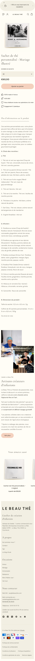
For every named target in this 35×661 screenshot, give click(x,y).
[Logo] (17, 14)
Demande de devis (8, 601)
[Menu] (3, 14)
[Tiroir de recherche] (28, 14)
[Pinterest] (16, 617)
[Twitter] (12, 617)
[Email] (25, 617)
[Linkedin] (20, 617)
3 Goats (22, 630)
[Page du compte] (7, 14)
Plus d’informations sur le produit (15, 118)
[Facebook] (8, 617)
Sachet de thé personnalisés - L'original (15, 487)
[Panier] (31, 14)
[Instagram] (3, 617)
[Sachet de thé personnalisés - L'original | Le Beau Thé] (14, 469)
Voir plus (7, 435)
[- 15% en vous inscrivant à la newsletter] (17, 6)
